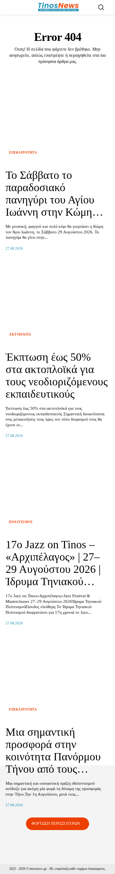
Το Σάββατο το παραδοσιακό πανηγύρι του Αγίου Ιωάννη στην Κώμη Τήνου (50, 200)
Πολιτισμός (21, 522)
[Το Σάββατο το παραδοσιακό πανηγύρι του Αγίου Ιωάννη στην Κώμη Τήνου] (57, 120)
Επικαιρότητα (23, 152)
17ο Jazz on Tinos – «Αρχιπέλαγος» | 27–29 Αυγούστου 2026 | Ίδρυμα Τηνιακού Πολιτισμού (53, 569)
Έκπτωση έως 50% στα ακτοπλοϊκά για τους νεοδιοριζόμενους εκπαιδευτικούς (57, 375)
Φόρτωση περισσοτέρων (56, 823)
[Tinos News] (58, 7)
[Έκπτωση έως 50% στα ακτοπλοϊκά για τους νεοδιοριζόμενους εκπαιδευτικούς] (57, 302)
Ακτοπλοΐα (20, 334)
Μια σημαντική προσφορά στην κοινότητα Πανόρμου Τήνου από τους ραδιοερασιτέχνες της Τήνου (54, 763)
